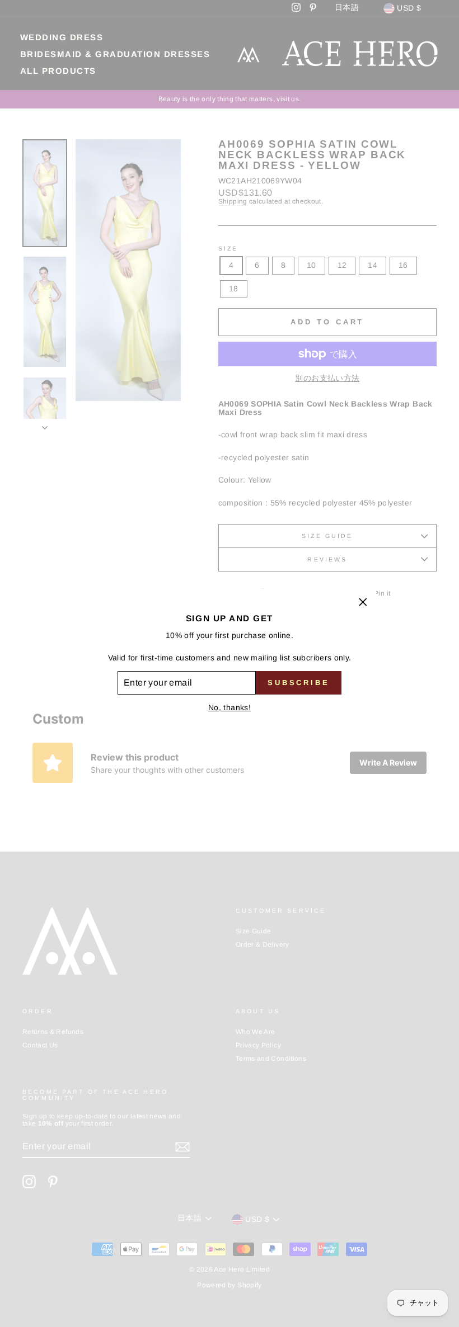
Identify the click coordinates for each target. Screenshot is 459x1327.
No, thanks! (229, 707)
